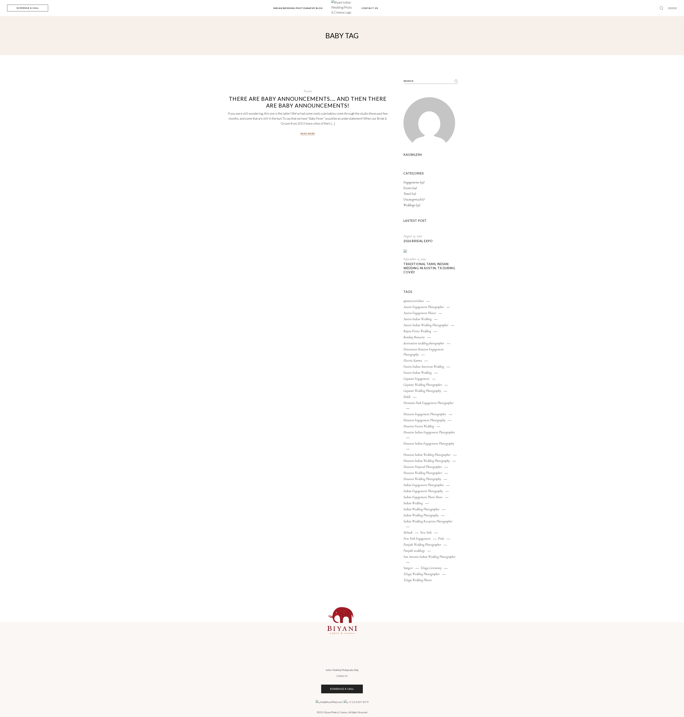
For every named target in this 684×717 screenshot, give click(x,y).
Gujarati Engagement (416, 379)
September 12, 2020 (414, 259)
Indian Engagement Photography (423, 491)
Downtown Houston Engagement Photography (423, 351)
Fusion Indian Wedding (417, 373)
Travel (407, 194)
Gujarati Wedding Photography (422, 391)
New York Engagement (417, 538)
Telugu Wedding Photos (417, 580)
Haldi (406, 397)
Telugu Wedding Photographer (421, 574)
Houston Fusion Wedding (418, 426)
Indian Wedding (413, 503)
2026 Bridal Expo (418, 241)
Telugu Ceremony (431, 568)
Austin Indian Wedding (417, 319)
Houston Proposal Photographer (422, 467)
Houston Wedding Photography (422, 479)
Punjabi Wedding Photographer (422, 545)
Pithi (441, 538)
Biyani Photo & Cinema (336, 712)
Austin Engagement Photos (419, 313)
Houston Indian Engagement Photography (428, 443)
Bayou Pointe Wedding (417, 331)
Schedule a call (342, 688)
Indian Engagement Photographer (423, 485)
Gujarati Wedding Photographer (422, 385)
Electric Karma (412, 360)
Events (308, 91)
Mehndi (408, 532)
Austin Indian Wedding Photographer (425, 325)
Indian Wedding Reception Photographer (427, 521)
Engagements (411, 182)
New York (426, 532)
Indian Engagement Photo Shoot (422, 497)
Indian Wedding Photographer (421, 509)
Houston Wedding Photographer (422, 473)
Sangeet (408, 568)
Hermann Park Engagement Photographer (428, 403)
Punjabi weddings (414, 551)
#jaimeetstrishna (413, 301)
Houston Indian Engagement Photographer (429, 432)
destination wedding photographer (423, 343)
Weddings (409, 205)
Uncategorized (412, 199)
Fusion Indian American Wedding (423, 366)
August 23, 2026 (412, 236)
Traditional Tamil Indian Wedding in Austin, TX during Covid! (429, 268)
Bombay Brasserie (414, 337)
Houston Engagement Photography (424, 420)
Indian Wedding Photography (421, 515)
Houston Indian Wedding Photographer (427, 455)
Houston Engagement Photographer (424, 414)
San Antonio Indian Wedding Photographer (429, 557)
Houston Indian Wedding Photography (426, 461)
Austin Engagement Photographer (423, 307)
